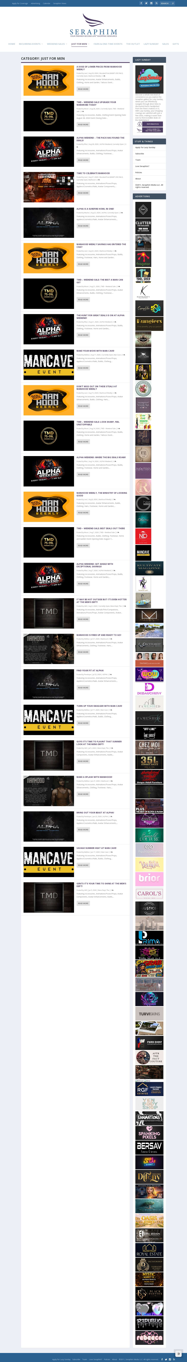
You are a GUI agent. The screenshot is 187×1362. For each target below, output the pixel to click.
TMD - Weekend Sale (108, 286)
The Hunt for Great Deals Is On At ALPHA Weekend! (101, 316)
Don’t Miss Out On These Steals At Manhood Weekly (97, 387)
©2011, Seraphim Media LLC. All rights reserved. (149, 186)
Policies (138, 172)
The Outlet (133, 44)
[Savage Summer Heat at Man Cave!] (49, 862)
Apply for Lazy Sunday (145, 147)
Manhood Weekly (94, 76)
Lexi (85, 73)
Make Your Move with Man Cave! (95, 350)
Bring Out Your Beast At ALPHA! (95, 812)
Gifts (176, 44)
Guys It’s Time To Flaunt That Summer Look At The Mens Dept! (99, 743)
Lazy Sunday (151, 44)
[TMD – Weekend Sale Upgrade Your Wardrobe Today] (49, 116)
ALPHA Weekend (106, 144)
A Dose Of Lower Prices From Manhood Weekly (99, 68)
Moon (86, 109)
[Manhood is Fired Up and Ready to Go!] (49, 649)
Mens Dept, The (116, 606)
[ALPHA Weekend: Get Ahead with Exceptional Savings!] (49, 578)
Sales (165, 44)
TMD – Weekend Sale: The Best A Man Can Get (100, 281)
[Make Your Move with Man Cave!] (49, 365)
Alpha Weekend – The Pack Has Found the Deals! (100, 139)
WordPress (50, 1356)
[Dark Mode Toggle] (178, 1353)
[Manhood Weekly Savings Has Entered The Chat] (49, 258)
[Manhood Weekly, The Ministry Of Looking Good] (49, 507)
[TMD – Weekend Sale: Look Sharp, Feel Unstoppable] (49, 436)
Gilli (85, 606)
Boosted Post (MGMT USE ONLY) (111, 73)
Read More (83, 89)
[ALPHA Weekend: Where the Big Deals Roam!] (49, 471)
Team (138, 160)
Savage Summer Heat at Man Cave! (97, 848)
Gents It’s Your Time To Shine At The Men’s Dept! (101, 885)
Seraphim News (59, 3)
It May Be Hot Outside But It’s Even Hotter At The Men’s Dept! (102, 601)
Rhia (85, 144)
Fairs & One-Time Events (108, 44)
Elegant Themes (28, 1356)
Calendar (46, 3)
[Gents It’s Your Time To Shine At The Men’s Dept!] (49, 897)
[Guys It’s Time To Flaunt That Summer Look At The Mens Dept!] (49, 755)
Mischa (86, 213)
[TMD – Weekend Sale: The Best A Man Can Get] (49, 294)
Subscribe (139, 153)
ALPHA (104, 213)
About (138, 178)
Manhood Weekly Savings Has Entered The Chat (101, 245)
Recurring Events (29, 44)
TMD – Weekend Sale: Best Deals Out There (101, 528)
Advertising (35, 3)
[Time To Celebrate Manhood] (49, 187)
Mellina (86, 355)
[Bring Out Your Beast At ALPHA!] (49, 826)
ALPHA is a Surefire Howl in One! (95, 208)
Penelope (87, 674)
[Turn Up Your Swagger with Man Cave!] (49, 720)
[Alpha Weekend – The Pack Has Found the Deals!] (49, 152)
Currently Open (82, 76)
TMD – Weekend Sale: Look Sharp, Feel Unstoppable (98, 423)
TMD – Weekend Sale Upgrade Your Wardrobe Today (96, 103)
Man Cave (117, 355)
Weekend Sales (56, 44)
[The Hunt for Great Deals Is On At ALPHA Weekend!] (49, 329)
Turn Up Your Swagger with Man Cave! (99, 706)
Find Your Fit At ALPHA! (90, 670)
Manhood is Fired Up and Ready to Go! (99, 635)
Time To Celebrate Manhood (93, 173)
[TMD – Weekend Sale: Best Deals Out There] (49, 542)
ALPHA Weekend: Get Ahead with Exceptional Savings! (95, 565)
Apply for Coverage (20, 3)
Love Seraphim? (142, 166)
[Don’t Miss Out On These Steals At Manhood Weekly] (49, 400)
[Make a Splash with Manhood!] (49, 791)
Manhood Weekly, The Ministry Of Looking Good (102, 494)
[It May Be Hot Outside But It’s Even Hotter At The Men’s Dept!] (49, 613)
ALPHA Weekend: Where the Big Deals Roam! (101, 457)
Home (11, 44)
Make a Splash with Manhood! (94, 777)
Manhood (91, 180)
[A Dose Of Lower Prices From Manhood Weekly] (49, 80)
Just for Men (79, 44)
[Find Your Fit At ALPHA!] (49, 684)
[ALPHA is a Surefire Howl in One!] (49, 223)
